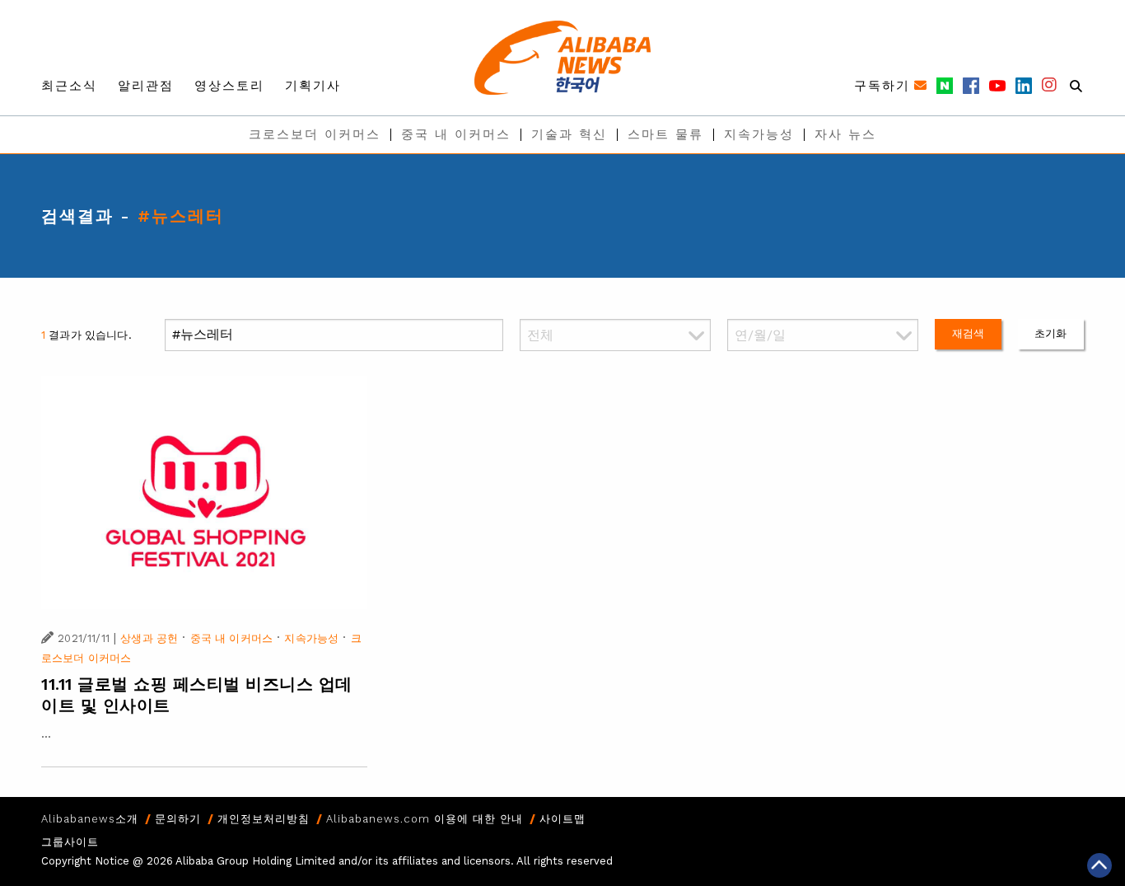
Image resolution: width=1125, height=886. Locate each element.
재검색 (968, 333)
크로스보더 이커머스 (314, 134)
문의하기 (178, 819)
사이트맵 (562, 819)
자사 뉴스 (845, 134)
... (46, 733)
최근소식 (69, 85)
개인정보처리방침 (263, 819)
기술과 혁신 (569, 134)
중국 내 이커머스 (456, 134)
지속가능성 (759, 134)
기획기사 (313, 85)
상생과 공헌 (149, 638)
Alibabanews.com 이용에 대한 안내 (424, 819)
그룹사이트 (70, 842)
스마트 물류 (665, 134)
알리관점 (146, 85)
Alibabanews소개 (89, 819)
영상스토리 (229, 85)
